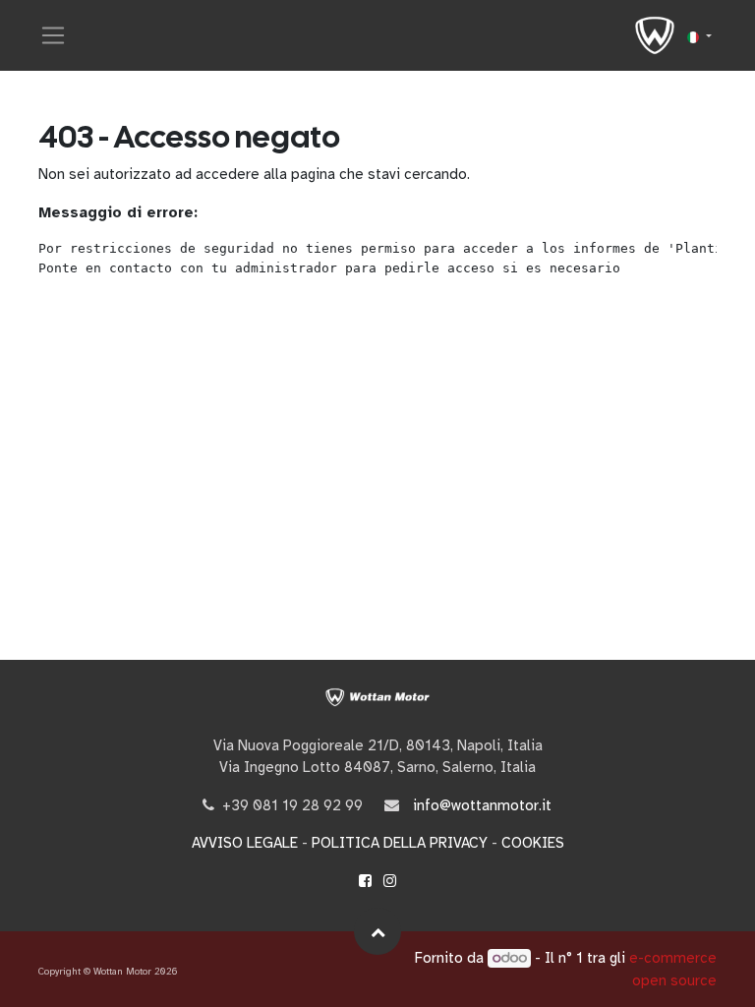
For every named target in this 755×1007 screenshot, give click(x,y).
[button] (377, 931)
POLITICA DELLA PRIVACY (400, 843)
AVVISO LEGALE (245, 843)
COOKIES (532, 843)
